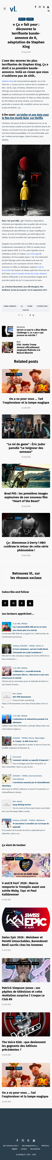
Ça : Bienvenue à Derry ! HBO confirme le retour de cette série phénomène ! (26, 546)
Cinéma (30, 19)
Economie (17, 757)
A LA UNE (10, 374)
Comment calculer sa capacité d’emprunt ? (31, 760)
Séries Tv (39, 646)
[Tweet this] (33, 315)
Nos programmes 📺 (30, 1145)
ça (22, 306)
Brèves (22, 19)
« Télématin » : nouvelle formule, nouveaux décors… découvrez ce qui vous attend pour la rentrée (25, 674)
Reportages (40, 738)
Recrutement (35, 1149)
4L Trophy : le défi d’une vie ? (25, 741)
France (31, 738)
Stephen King (42, 306)
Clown (29, 306)
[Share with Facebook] (30, 315)
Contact (24, 1149)
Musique (19, 858)
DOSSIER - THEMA (27, 646)
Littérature (40, 820)
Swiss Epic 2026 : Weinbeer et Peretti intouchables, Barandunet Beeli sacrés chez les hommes (25, 941)
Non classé (17, 693)
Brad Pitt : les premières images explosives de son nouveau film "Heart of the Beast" (26, 497)
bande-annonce (10, 306)
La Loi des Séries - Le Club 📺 (18, 963)
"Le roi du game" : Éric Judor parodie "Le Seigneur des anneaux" (26, 448)
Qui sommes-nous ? (11, 1145)
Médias (24, 623)
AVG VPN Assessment (22, 697)
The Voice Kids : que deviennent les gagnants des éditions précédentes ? (24, 1045)
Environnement (35, 776)
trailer (26, 310)
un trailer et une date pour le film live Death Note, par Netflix (25, 116)
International (18, 779)
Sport (18, 913)
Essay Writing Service (22, 805)
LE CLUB (35, 963)
